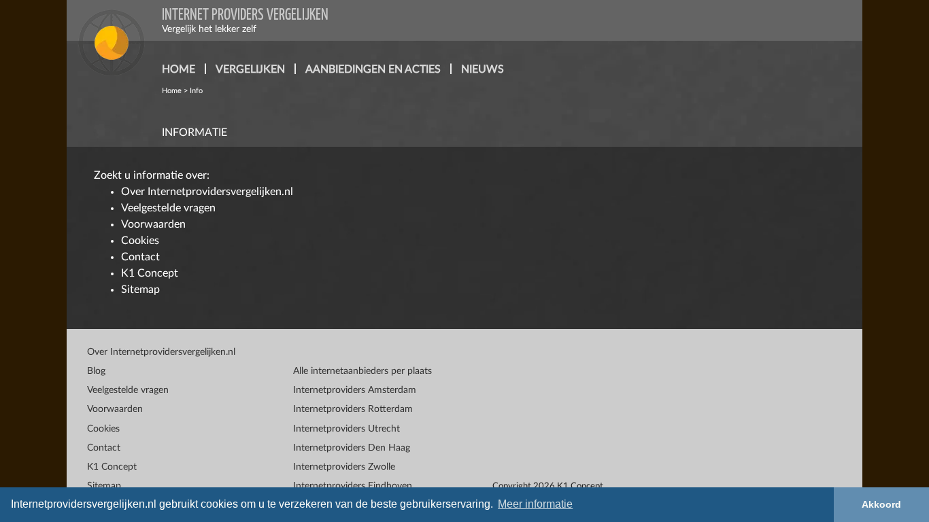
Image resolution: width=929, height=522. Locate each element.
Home (172, 90)
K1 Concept (149, 273)
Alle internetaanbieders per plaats (362, 371)
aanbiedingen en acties (373, 69)
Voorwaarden (153, 224)
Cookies (140, 240)
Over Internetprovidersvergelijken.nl (207, 191)
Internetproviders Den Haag (351, 448)
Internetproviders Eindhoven (352, 486)
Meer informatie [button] (535, 504)
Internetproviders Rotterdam (353, 409)
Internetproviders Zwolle (344, 467)
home (178, 69)
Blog (96, 371)
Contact (140, 256)
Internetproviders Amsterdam (354, 390)
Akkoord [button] (881, 504)
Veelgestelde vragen (168, 208)
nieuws (482, 69)
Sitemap (140, 289)
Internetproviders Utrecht (346, 429)
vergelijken (250, 69)
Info (196, 90)
